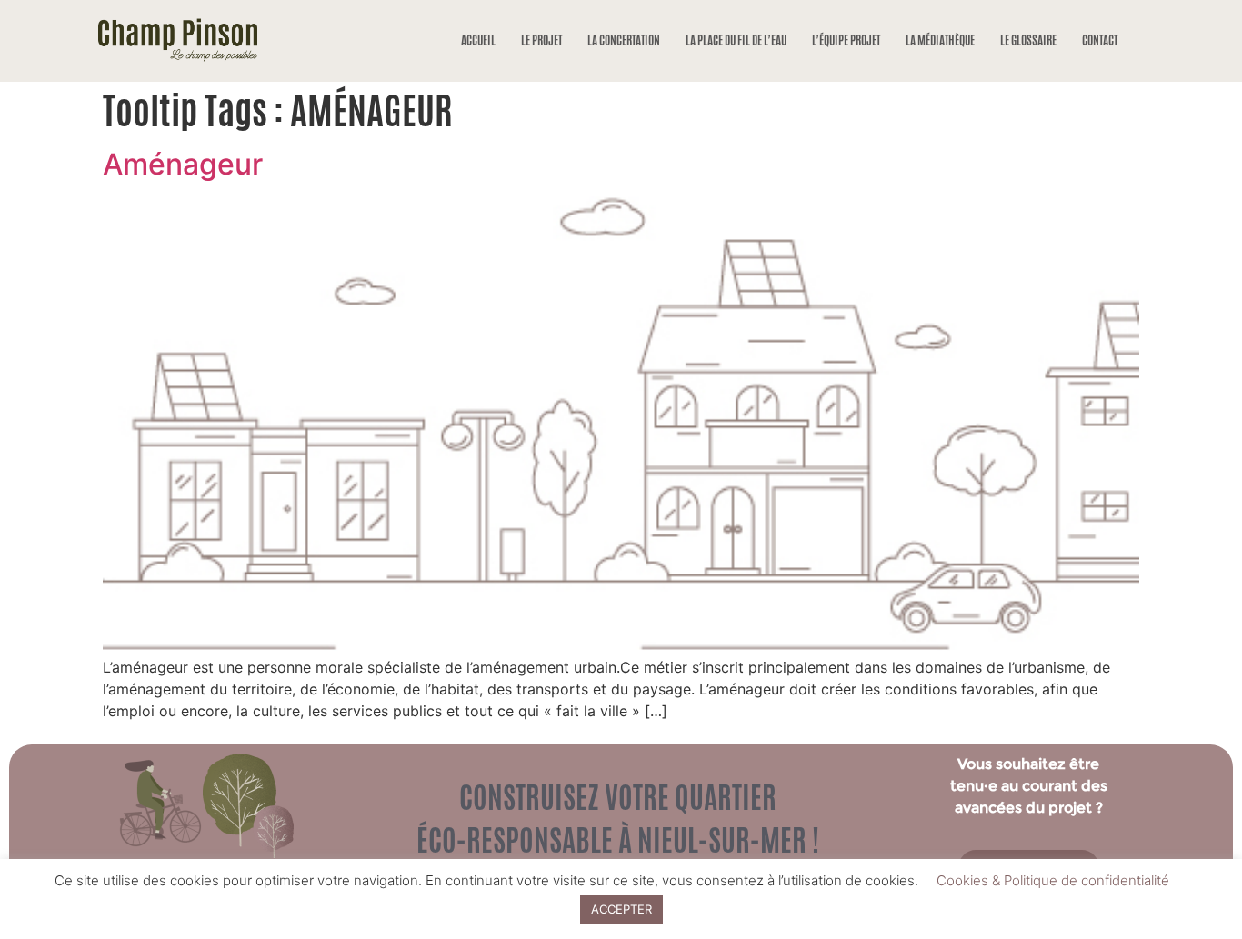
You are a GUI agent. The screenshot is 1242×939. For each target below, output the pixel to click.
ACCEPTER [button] (621, 909)
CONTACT (1099, 40)
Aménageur (183, 164)
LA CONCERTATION (623, 40)
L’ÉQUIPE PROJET (846, 40)
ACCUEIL (478, 40)
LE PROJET (541, 40)
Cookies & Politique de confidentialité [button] (1053, 880)
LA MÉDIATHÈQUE (940, 40)
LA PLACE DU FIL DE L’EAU (736, 40)
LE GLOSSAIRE (1028, 40)
